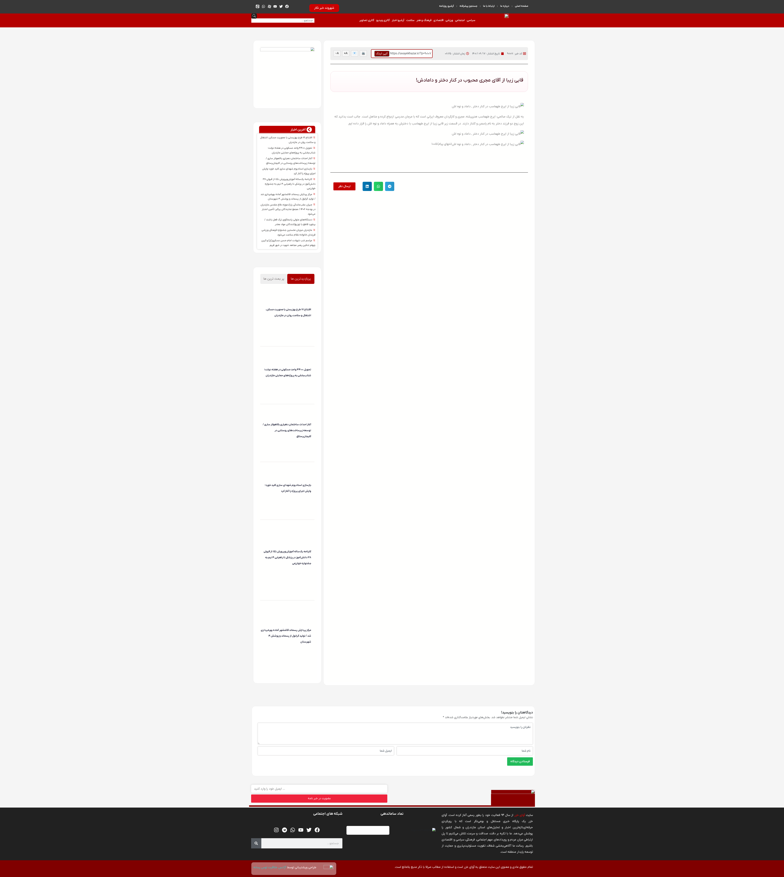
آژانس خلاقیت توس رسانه (270, 867)
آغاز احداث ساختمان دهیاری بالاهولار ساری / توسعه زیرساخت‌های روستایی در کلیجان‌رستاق (287, 430)
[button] (389, 186)
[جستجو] (256, 843)
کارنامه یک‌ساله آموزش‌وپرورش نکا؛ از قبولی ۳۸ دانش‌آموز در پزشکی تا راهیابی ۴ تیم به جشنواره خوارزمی (289, 184)
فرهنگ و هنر (423, 20)
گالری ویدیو (383, 20)
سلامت (410, 20)
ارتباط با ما (488, 6)
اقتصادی (438, 20)
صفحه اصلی (521, 6)
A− (337, 53)
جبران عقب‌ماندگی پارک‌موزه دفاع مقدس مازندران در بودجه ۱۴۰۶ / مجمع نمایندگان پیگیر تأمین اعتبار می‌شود (288, 209)
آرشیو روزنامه (446, 6)
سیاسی (471, 20)
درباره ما (504, 6)
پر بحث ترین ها (273, 279)
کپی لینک (382, 53)
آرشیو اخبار (398, 20)
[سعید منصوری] (310, 324)
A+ (345, 53)
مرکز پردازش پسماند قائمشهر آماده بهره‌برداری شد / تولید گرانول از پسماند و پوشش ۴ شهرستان (286, 636)
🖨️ (363, 53)
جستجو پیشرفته (468, 6)
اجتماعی (460, 20)
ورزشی (449, 20)
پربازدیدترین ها (301, 279)
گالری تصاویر (366, 20)
